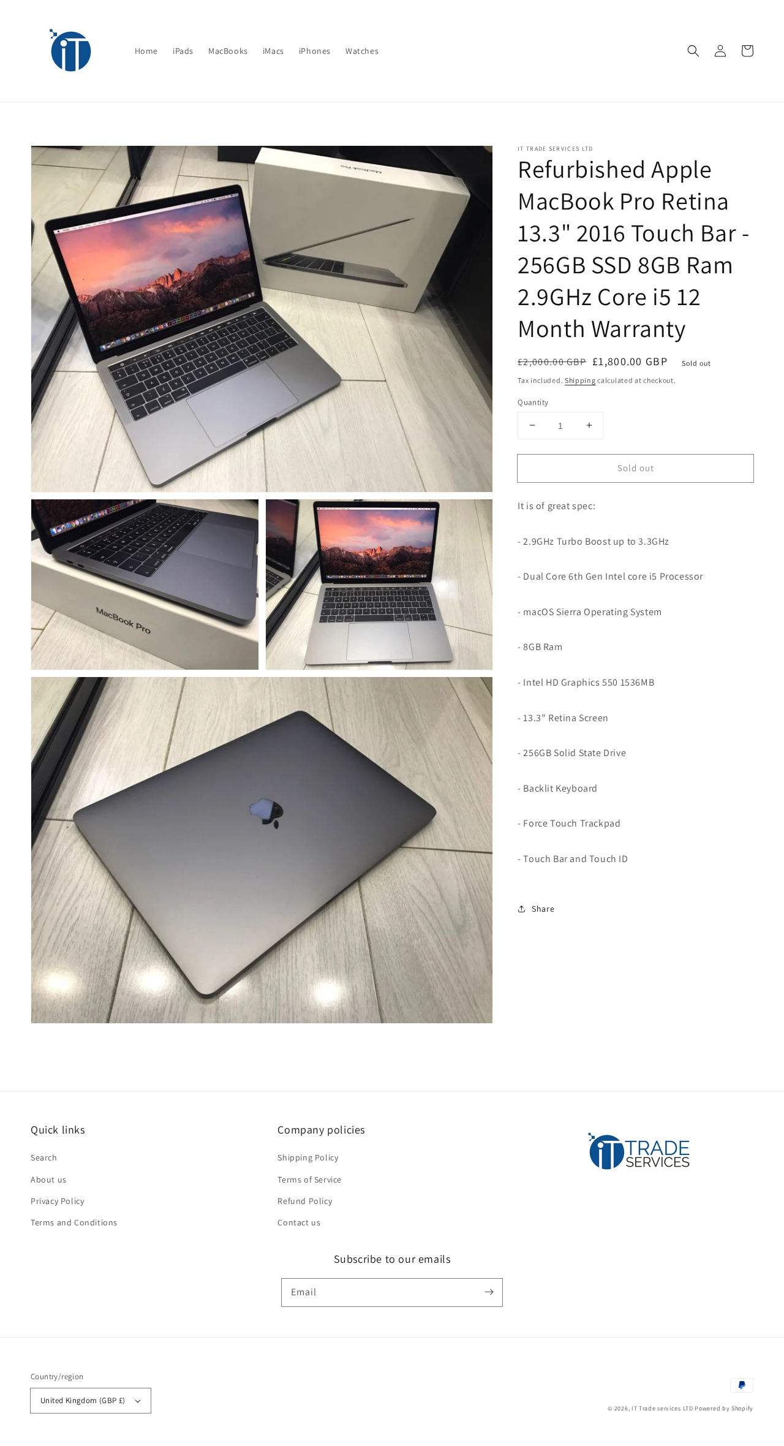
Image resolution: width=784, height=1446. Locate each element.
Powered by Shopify (724, 1408)
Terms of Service (309, 1179)
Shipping (580, 380)
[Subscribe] (488, 1292)
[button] (693, 50)
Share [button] (543, 908)
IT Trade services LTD (662, 1408)
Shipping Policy (307, 1157)
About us (49, 1179)
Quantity (533, 401)
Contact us (298, 1222)
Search (44, 1157)
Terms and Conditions (74, 1222)
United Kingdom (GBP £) (83, 1400)
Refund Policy (304, 1200)
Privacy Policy (57, 1200)
